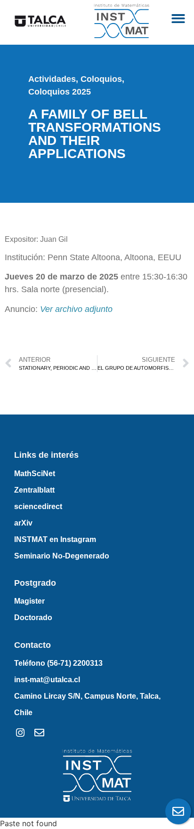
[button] (178, 19)
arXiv (23, 523)
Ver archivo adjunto (76, 309)
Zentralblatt (34, 490)
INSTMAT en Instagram (55, 539)
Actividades (52, 79)
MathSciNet (34, 474)
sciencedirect (38, 506)
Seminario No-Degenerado (61, 556)
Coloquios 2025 (59, 91)
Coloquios (101, 79)
